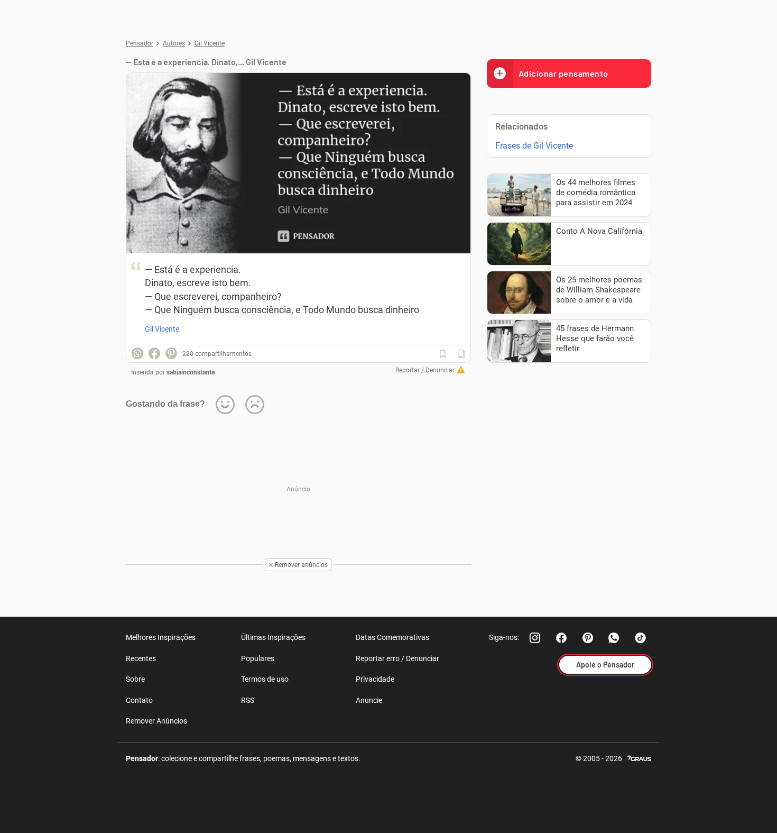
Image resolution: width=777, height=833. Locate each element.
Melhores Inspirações (161, 637)
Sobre (135, 679)
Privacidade (375, 679)
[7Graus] (639, 758)
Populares (257, 658)
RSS (247, 700)
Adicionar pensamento (563, 73)
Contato (139, 700)
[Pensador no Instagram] (534, 637)
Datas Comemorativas (392, 637)
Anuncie (369, 700)
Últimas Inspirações (273, 637)
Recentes (141, 658)
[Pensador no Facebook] (561, 637)
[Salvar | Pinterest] (171, 353)
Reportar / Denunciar (425, 370)
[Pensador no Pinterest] (587, 637)
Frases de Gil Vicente (534, 146)
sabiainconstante (190, 372)
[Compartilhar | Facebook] (154, 353)
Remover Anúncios (156, 721)
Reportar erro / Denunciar (397, 658)
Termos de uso (265, 679)
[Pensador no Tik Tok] (640, 637)
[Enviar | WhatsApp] (137, 353)
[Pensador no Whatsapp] (614, 637)
